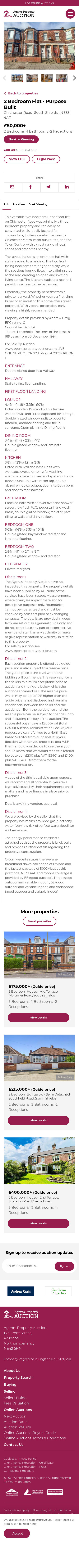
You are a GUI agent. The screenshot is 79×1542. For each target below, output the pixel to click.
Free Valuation (16, 1403)
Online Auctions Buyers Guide (30, 1433)
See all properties (39, 921)
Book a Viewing (21, 139)
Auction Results (17, 1427)
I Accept (17, 1533)
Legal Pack (46, 159)
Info (6, 204)
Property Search (18, 1377)
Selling (10, 1391)
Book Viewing (38, 204)
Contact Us (13, 1444)
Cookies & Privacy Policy (20, 1458)
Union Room (22, 1482)
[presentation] (74, 78)
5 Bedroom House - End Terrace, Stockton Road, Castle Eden (34, 1199)
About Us (12, 1370)
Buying (10, 1384)
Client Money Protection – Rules (25, 1466)
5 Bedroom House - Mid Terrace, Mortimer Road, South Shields (33, 993)
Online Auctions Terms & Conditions (35, 1438)
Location (19, 204)
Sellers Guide (15, 1398)
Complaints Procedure (19, 1470)
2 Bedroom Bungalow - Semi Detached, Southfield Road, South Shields (39, 1096)
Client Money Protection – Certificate (28, 1462)
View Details (38, 1017)
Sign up (64, 1266)
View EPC (17, 159)
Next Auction (15, 1416)
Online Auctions (18, 1409)
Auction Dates (16, 1422)
